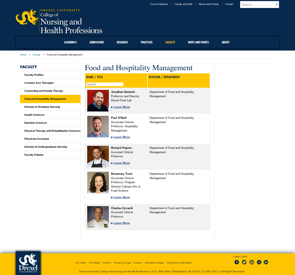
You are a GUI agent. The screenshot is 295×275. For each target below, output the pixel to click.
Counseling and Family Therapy (43, 90)
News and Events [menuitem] (198, 42)
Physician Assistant (36, 138)
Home (23, 54)
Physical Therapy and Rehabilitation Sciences (52, 130)
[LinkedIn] (266, 264)
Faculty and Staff (183, 4)
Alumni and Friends (209, 4)
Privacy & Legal (122, 262)
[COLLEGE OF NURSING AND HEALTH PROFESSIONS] (59, 31)
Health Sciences (34, 114)
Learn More (121, 107)
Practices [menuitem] (146, 42)
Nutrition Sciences (35, 122)
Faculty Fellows (33, 154)
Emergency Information (179, 262)
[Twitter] (244, 264)
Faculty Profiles (34, 74)
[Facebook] (237, 264)
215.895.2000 (209, 271)
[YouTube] (259, 264)
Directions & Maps (154, 262)
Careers (107, 262)
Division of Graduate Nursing (42, 106)
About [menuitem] (226, 42)
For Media (94, 262)
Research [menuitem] (122, 42)
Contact (229, 4)
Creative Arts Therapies (39, 82)
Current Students (159, 4)
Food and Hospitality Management (45, 98)
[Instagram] (252, 264)
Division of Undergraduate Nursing (45, 146)
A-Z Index (81, 262)
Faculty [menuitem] (170, 42)
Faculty (36, 54)
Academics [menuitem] (70, 42)
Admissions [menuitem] (97, 42)
